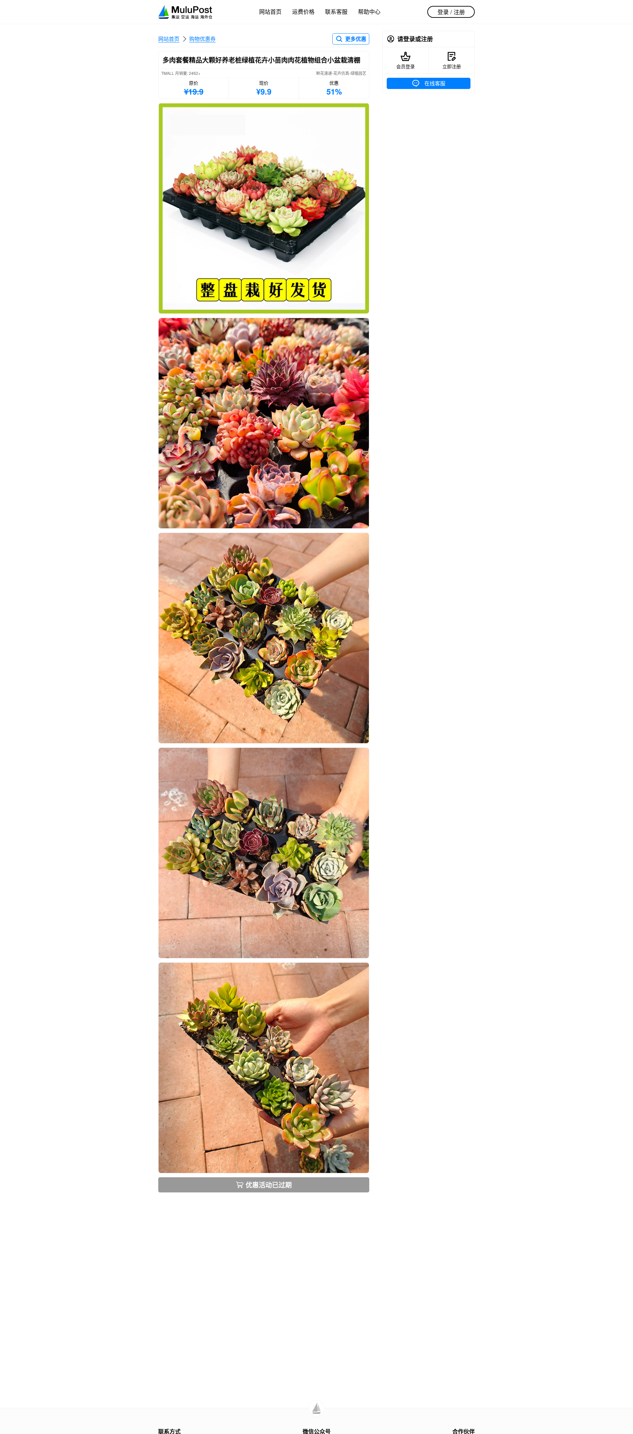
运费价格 (303, 11)
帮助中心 (369, 11)
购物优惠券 (202, 39)
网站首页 (270, 11)
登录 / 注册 (451, 12)
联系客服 (336, 11)
